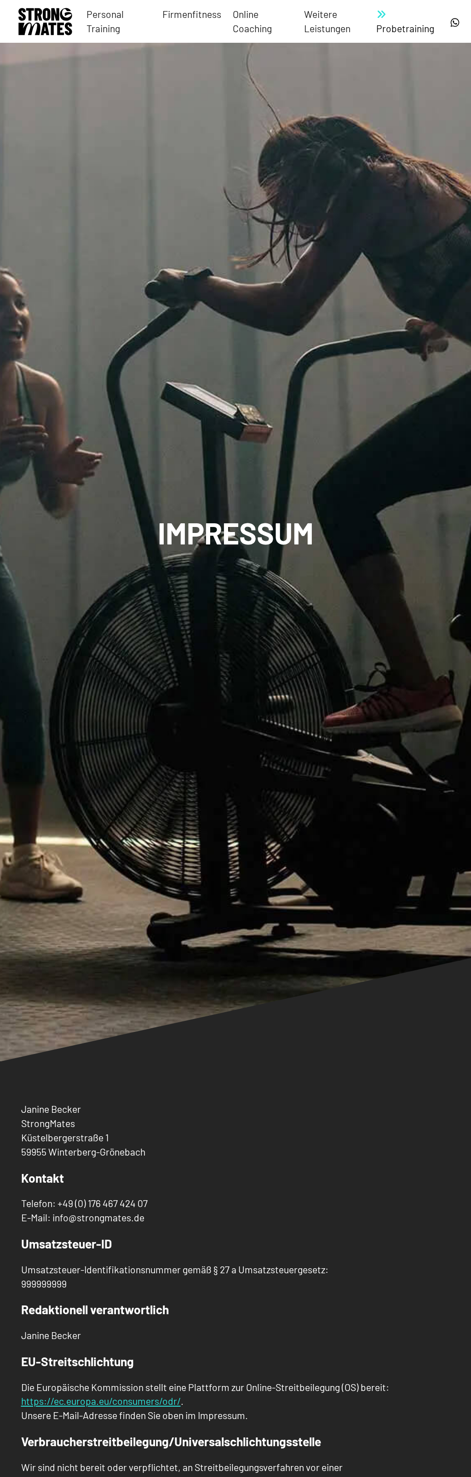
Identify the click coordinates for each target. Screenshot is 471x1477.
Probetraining (405, 28)
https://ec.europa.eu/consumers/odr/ (101, 1401)
